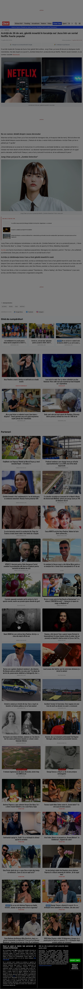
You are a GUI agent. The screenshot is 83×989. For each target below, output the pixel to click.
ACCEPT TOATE (75, 960)
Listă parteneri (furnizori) (45, 965)
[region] (41, 966)
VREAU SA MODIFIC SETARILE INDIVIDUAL (74, 966)
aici (14, 976)
